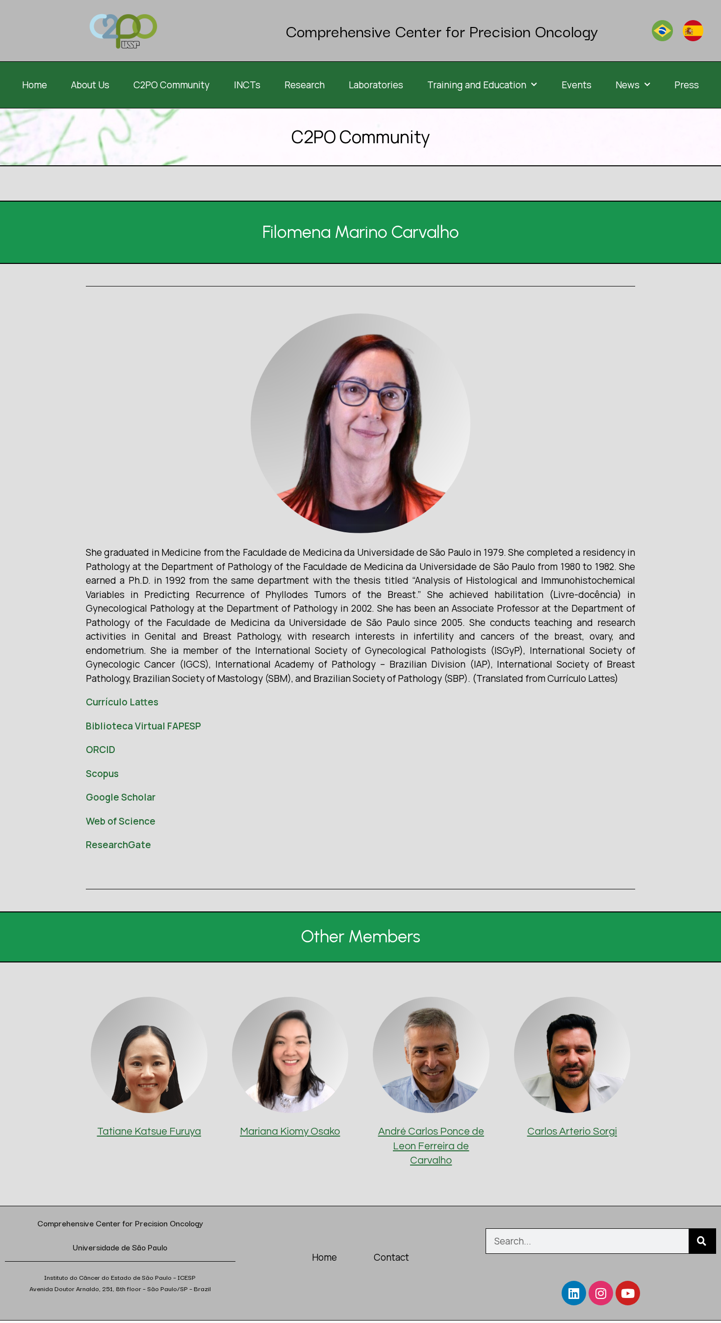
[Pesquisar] (702, 1241)
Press (686, 84)
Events (577, 84)
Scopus (102, 773)
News (628, 84)
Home (34, 84)
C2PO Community (171, 84)
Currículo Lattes (122, 702)
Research (304, 84)
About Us (90, 84)
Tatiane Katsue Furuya (149, 1131)
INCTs (247, 84)
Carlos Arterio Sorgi (572, 1131)
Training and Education (476, 84)
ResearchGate (118, 844)
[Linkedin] (574, 1293)
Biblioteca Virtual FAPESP (143, 726)
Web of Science (120, 821)
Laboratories (376, 84)
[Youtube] (628, 1293)
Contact (391, 1257)
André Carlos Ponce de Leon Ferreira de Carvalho (431, 1146)
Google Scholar (120, 797)
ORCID (100, 749)
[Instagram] (601, 1293)
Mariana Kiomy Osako (290, 1131)
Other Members (360, 936)
